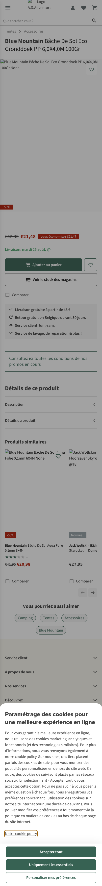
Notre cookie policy (21, 833)
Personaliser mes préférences (51, 877)
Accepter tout (51, 852)
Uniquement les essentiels (51, 864)
